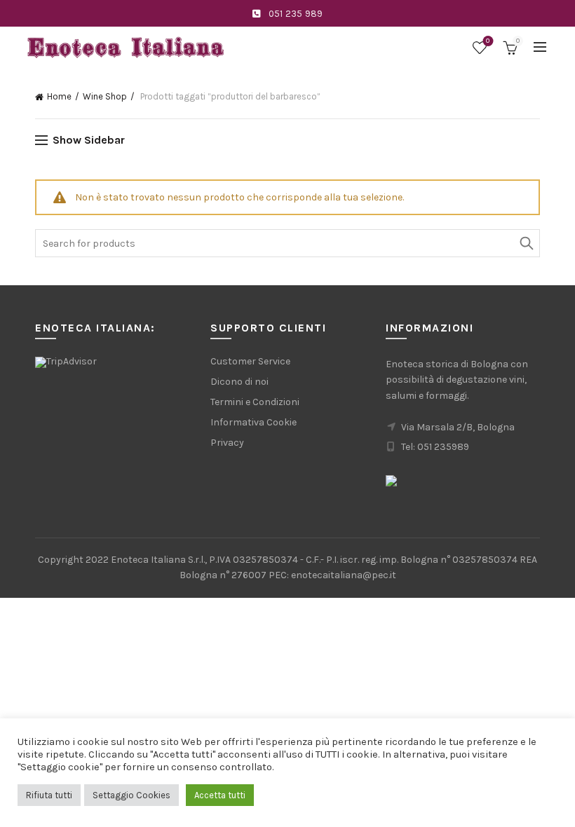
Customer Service (250, 361)
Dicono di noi (239, 382)
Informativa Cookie (253, 422)
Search (526, 243)
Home (59, 96)
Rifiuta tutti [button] (49, 795)
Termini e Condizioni (254, 402)
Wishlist (487, 41)
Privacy (227, 443)
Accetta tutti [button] (219, 795)
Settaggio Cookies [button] (131, 795)
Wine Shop (105, 96)
